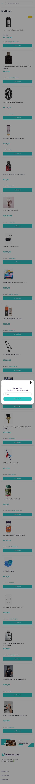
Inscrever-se (17, 399)
